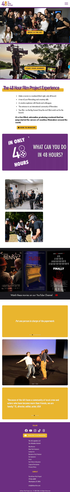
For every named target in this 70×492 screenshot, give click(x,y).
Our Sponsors (32, 457)
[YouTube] (30, 430)
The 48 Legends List (35, 441)
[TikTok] (39, 430)
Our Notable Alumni (35, 443)
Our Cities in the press (35, 462)
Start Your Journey (35, 68)
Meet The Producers (34, 449)
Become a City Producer (35, 454)
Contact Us (32, 452)
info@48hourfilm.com (34, 485)
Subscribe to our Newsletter (37, 435)
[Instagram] (35, 430)
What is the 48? (35, 32)
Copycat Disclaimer (34, 464)
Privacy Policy (32, 467)
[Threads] (43, 430)
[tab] (31, 334)
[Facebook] (26, 430)
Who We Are (32, 447)
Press (30, 459)
